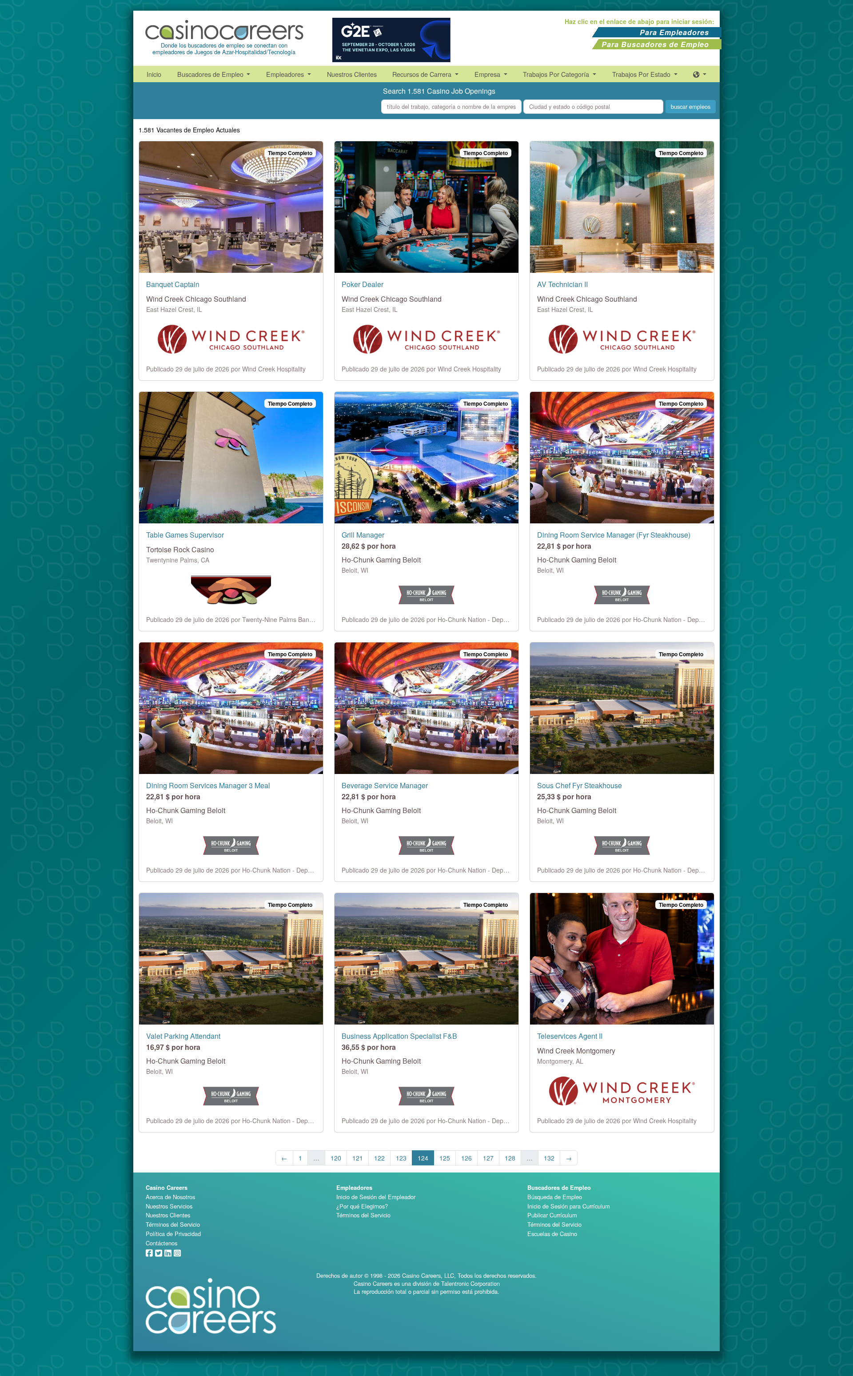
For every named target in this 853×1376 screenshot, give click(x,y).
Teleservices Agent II (569, 1036)
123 (401, 1157)
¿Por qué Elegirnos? (362, 1206)
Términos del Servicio (173, 1224)
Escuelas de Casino (552, 1233)
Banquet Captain (172, 284)
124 (423, 1157)
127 (488, 1157)
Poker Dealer (362, 284)
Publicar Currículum (552, 1215)
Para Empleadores (674, 32)
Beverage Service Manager (385, 785)
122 (379, 1157)
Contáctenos (161, 1243)
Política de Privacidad (173, 1233)
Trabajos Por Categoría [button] (557, 74)
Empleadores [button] (286, 74)
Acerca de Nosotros (170, 1197)
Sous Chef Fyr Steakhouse (579, 785)
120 (336, 1157)
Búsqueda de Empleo (554, 1197)
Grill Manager (363, 535)
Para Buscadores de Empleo (655, 44)
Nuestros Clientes (352, 74)
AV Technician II (562, 284)
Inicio (154, 74)
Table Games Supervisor (185, 535)
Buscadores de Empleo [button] (211, 74)
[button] (699, 74)
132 (549, 1157)
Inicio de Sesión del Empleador (375, 1197)
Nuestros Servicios (169, 1206)
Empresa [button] (488, 74)
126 (466, 1157)
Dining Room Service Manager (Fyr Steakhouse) (613, 535)
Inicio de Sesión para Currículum (568, 1206)
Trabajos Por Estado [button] (642, 74)
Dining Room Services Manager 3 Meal (208, 785)
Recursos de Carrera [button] (422, 74)
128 (510, 1157)
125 (444, 1157)
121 (357, 1157)
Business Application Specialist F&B (399, 1036)
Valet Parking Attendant (183, 1036)
